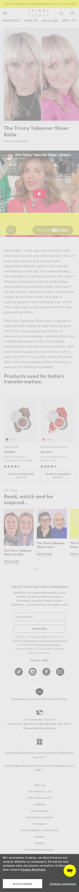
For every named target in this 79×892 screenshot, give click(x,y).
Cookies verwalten (63, 884)
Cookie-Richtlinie (33, 869)
